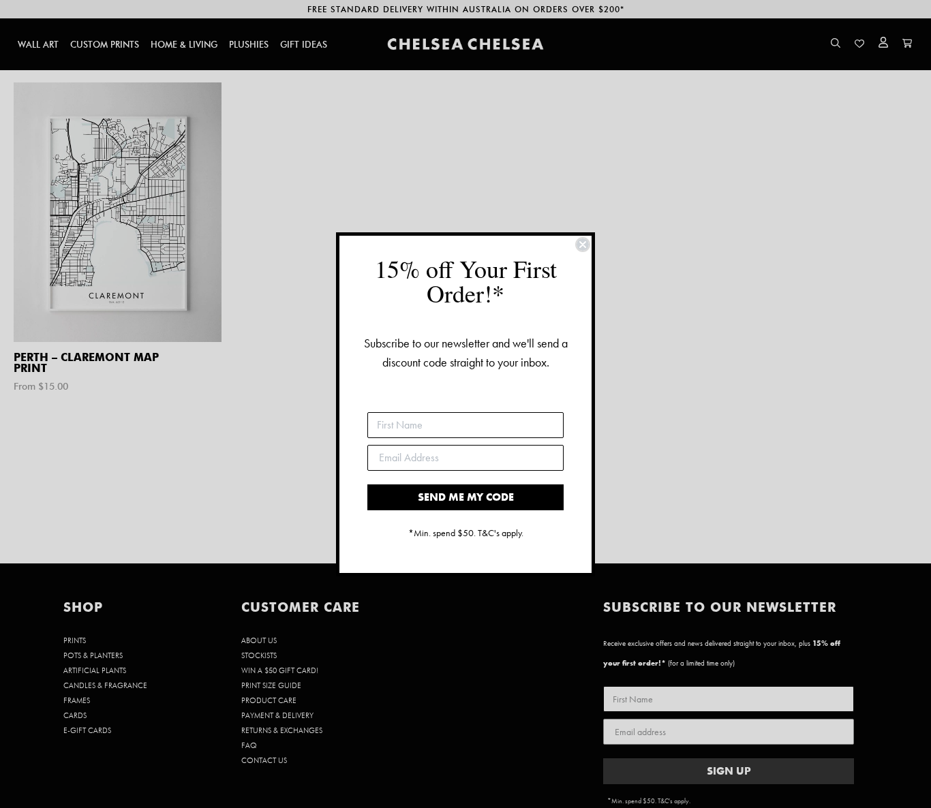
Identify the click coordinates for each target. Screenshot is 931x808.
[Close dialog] (583, 244)
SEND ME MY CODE (466, 497)
